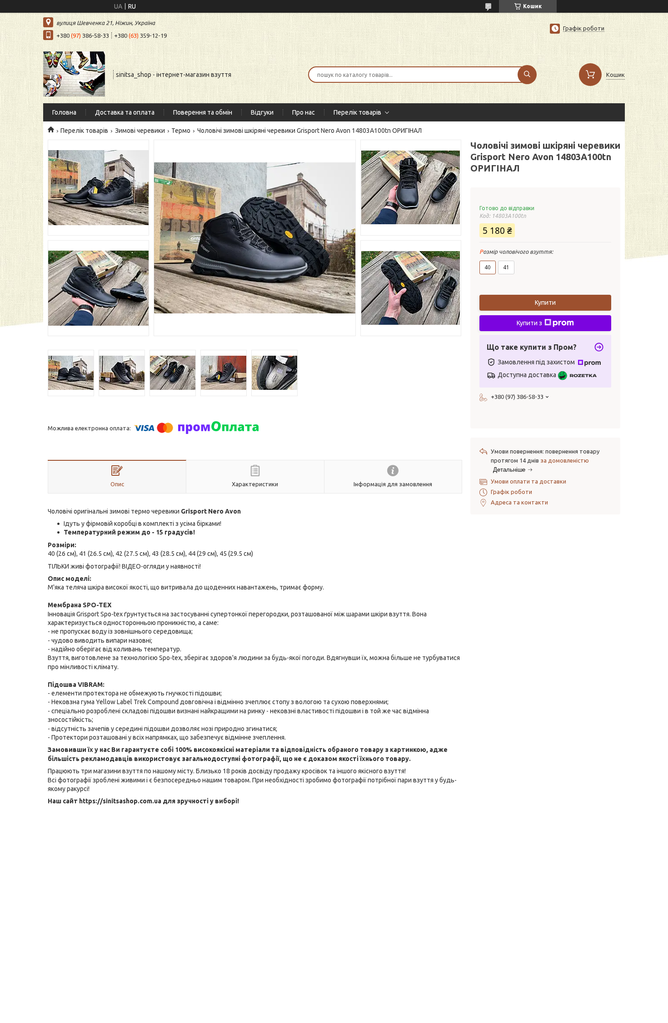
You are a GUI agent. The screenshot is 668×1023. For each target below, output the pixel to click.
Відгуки (262, 112)
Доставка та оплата (125, 112)
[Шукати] (527, 74)
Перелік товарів (357, 112)
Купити (545, 302)
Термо (180, 130)
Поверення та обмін (202, 112)
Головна (64, 112)
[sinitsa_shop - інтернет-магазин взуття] (74, 73)
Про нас (303, 112)
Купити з (529, 323)
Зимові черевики (140, 130)
